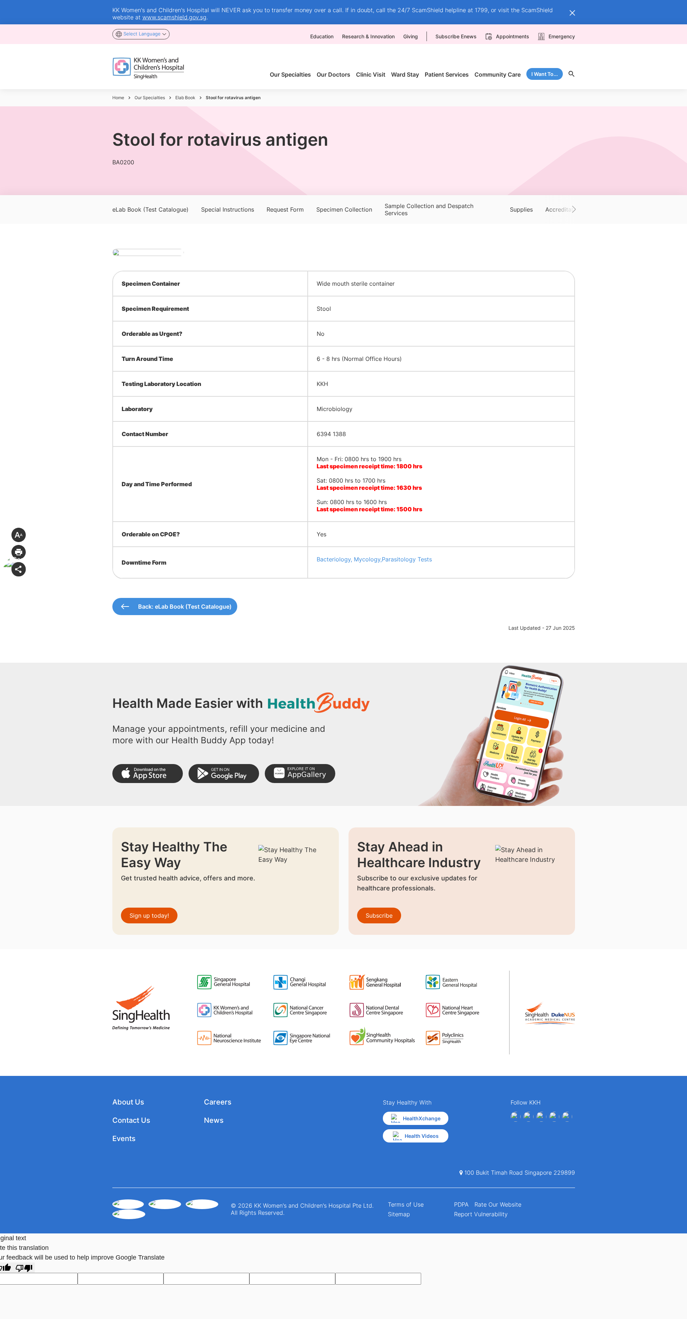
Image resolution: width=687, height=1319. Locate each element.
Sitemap (399, 1214)
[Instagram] (541, 1117)
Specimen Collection (344, 209)
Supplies (521, 209)
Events (124, 1138)
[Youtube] (528, 1117)
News (214, 1120)
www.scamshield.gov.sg (174, 17)
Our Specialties (150, 97)
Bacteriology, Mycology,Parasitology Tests (374, 559)
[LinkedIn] (554, 1117)
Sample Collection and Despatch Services (429, 209)
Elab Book (185, 97)
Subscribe (379, 915)
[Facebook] (516, 1117)
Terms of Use (406, 1204)
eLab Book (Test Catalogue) (150, 209)
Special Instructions (227, 209)
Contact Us (131, 1120)
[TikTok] (567, 1117)
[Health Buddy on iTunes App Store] (147, 773)
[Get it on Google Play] (224, 773)
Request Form (285, 209)
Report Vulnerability (481, 1214)
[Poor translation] (24, 1267)
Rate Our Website (497, 1204)
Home (118, 97)
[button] (563, 209)
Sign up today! (149, 915)
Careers (218, 1102)
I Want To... (544, 74)
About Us (128, 1102)
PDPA (461, 1204)
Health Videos (422, 1136)
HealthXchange (421, 1118)
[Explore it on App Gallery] (300, 773)
